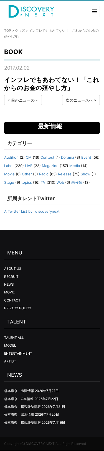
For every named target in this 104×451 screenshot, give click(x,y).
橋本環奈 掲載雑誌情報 (22, 407)
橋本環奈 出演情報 (19, 391)
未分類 (76, 182)
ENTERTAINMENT (18, 353)
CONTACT (12, 300)
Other (27, 174)
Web (60, 182)
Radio (44, 174)
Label (8, 165)
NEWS (9, 284)
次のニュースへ (79, 100)
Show (85, 174)
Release (65, 174)
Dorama (67, 157)
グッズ (20, 30)
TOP (7, 30)
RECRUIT (11, 276)
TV (43, 182)
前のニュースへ (24, 100)
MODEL (10, 345)
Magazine (50, 165)
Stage (9, 182)
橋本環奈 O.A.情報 (19, 399)
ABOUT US (12, 268)
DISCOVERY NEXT (40, 444)
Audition (11, 157)
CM (29, 157)
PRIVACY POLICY (17, 308)
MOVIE (9, 292)
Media (74, 165)
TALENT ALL (14, 337)
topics (26, 182)
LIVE (28, 165)
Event (86, 157)
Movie (9, 174)
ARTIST (10, 361)
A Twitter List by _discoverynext (32, 211)
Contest (47, 157)
